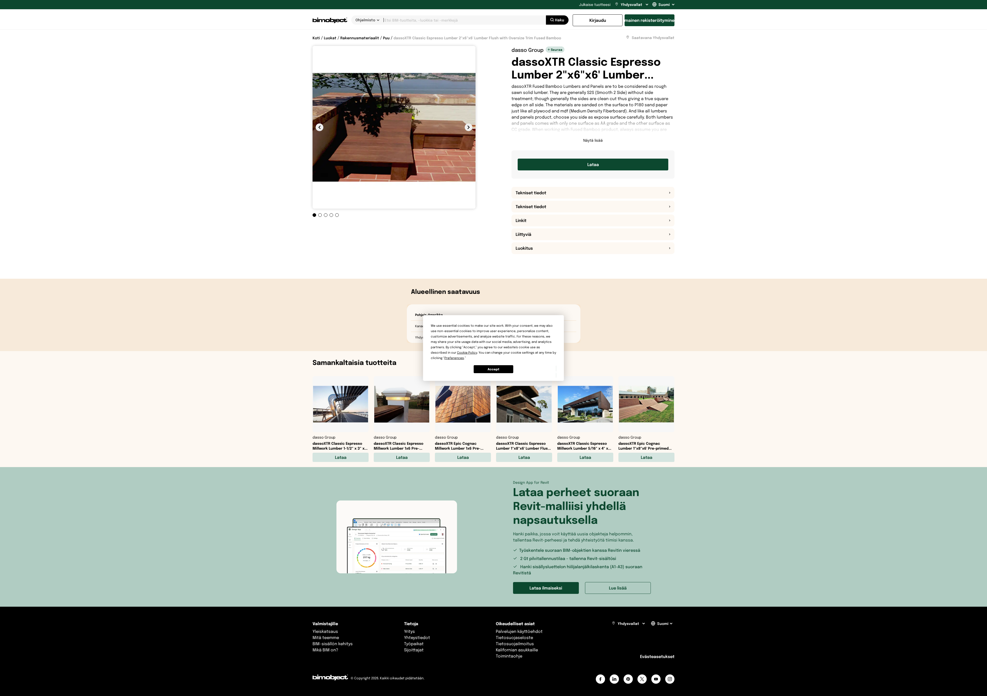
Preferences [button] (454, 358)
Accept (493, 369)
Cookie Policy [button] (467, 352)
